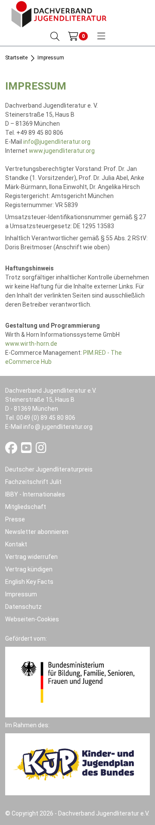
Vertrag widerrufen (31, 556)
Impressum (21, 594)
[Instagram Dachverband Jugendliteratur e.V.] (41, 450)
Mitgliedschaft (25, 506)
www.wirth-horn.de (31, 343)
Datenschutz (23, 606)
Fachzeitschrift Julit (33, 481)
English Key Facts (29, 581)
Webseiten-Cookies (32, 619)
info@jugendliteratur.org (56, 141)
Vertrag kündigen (29, 569)
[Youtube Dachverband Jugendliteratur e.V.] (27, 450)
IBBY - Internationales (35, 494)
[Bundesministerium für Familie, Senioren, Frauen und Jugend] (77, 681)
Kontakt (16, 544)
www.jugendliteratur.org (62, 150)
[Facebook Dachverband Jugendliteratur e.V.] (12, 450)
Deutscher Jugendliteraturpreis (49, 469)
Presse (15, 519)
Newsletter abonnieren (36, 531)
